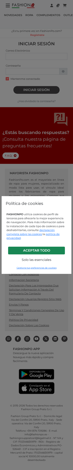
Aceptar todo (36, 250)
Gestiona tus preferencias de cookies (37, 268)
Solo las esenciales (36, 260)
